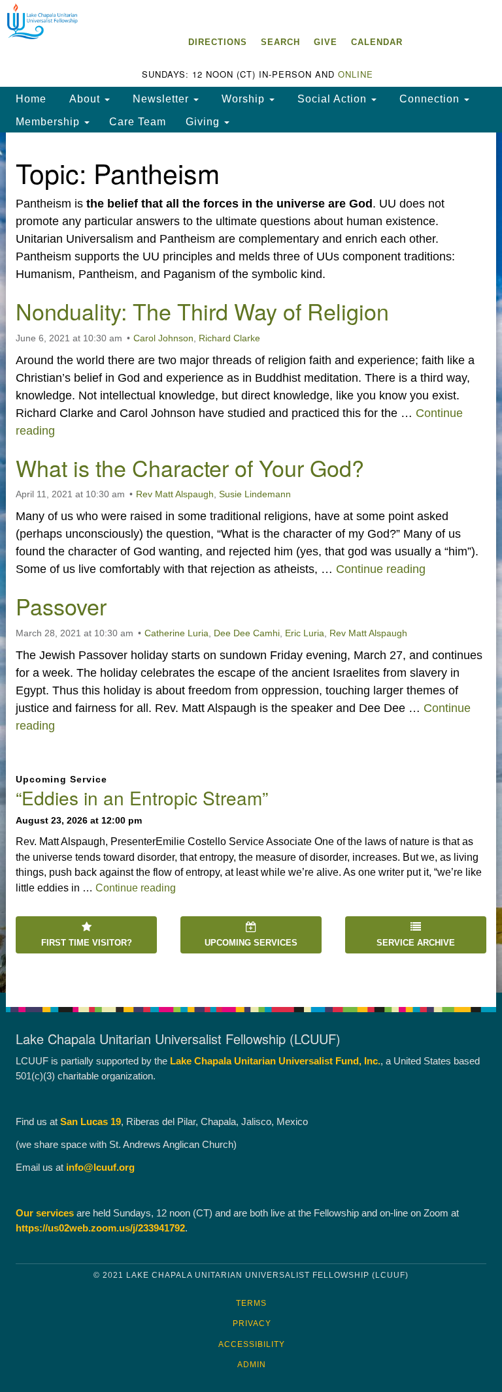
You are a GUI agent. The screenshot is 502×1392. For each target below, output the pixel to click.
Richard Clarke (229, 338)
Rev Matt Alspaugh (175, 494)
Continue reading (381, 569)
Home (31, 98)
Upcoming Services (251, 943)
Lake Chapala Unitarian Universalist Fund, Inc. (275, 1060)
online (355, 74)
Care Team (137, 121)
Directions (217, 42)
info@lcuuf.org (100, 1167)
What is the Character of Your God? (190, 468)
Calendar (377, 42)
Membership (49, 121)
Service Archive (415, 943)
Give (325, 42)
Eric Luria (304, 633)
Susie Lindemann (255, 494)
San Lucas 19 (90, 1121)
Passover (61, 606)
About (84, 98)
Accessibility (251, 1344)
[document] (251, 562)
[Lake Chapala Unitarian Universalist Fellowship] (251, 12)
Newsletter (160, 98)
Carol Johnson (163, 338)
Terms (251, 1303)
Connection (429, 98)
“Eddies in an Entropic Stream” (142, 797)
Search (280, 42)
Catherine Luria (176, 633)
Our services (45, 1212)
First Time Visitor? (86, 943)
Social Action (332, 98)
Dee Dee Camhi (247, 633)
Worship (243, 98)
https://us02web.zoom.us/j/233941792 (100, 1227)
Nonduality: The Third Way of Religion (202, 311)
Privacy (252, 1323)
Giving (204, 121)
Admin (251, 1364)
